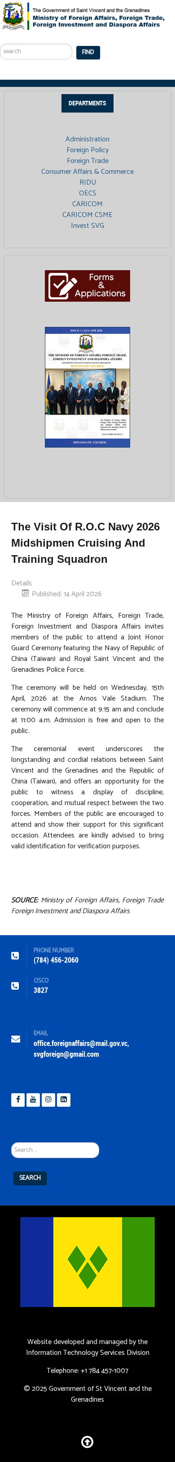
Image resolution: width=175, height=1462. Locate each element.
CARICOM (87, 204)
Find (88, 52)
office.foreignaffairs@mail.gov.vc (80, 1043)
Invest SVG (87, 226)
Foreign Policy (87, 150)
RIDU (87, 182)
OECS (87, 193)
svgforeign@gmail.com (66, 1054)
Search (30, 1178)
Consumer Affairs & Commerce (87, 172)
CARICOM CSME (87, 215)
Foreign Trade (88, 161)
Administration (87, 139)
